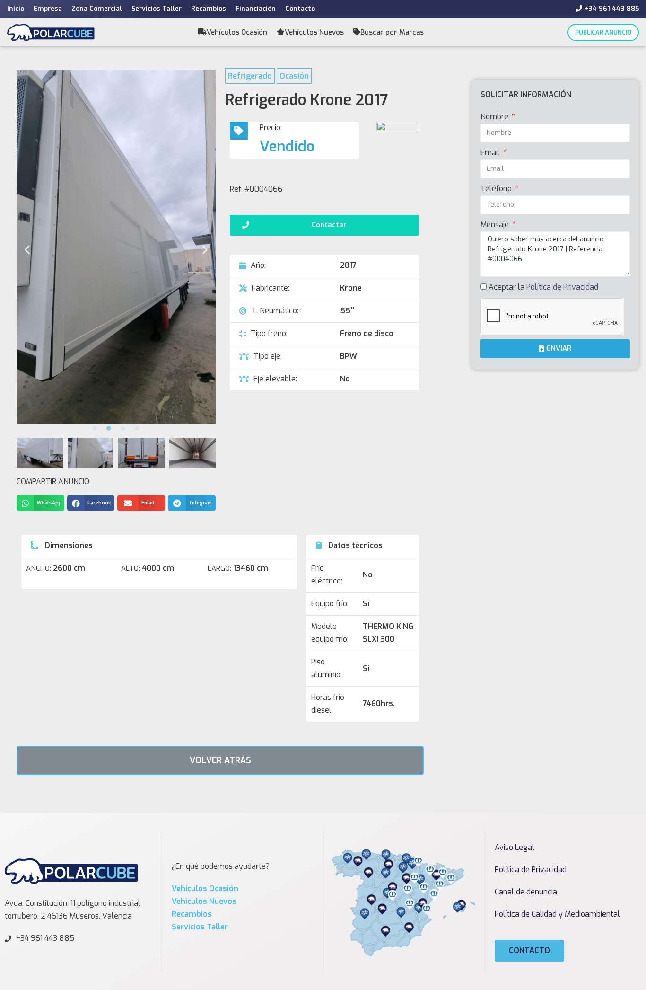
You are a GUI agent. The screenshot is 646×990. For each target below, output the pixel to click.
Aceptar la (543, 287)
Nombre (495, 117)
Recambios (208, 8)
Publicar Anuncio (603, 32)
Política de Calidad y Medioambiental (557, 914)
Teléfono (497, 189)
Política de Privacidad (562, 287)
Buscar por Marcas (392, 32)
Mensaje (495, 225)
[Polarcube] (51, 32)
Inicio (15, 8)
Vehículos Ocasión (237, 32)
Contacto (300, 8)
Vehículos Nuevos (314, 32)
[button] (94, 428)
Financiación (256, 8)
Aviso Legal (514, 847)
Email (491, 153)
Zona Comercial (96, 8)
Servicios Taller (156, 8)
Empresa (48, 8)
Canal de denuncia (526, 892)
